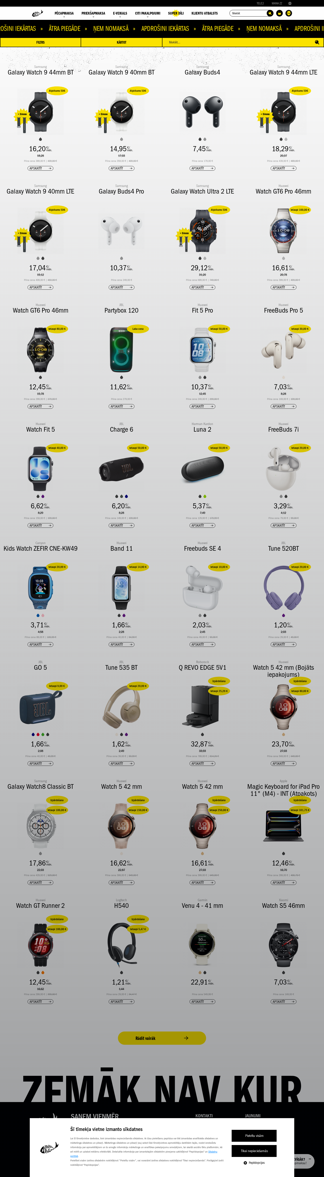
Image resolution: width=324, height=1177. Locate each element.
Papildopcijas (257, 1163)
